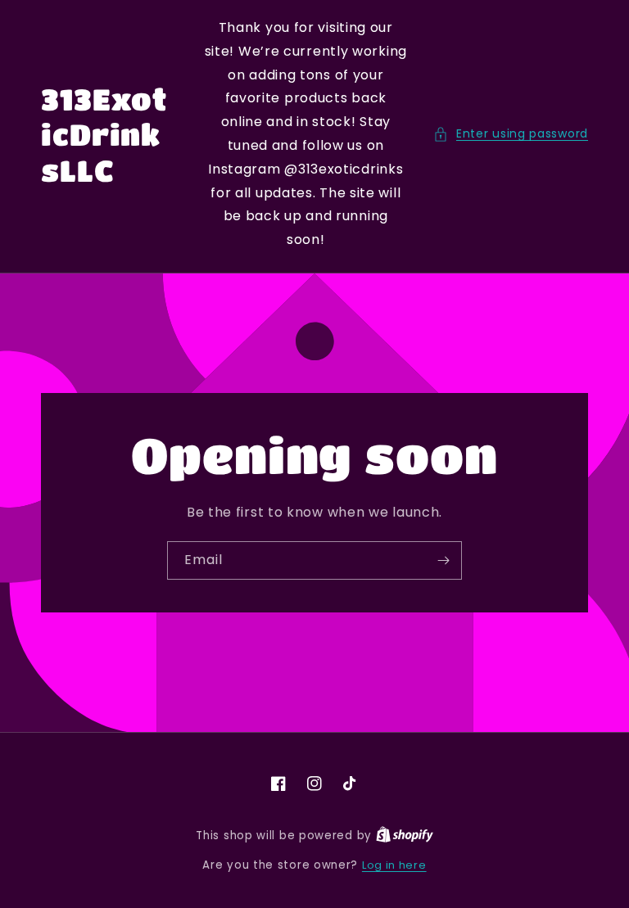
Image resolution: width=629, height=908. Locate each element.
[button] (510, 134)
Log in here (394, 865)
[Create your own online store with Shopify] (404, 835)
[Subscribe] (443, 560)
